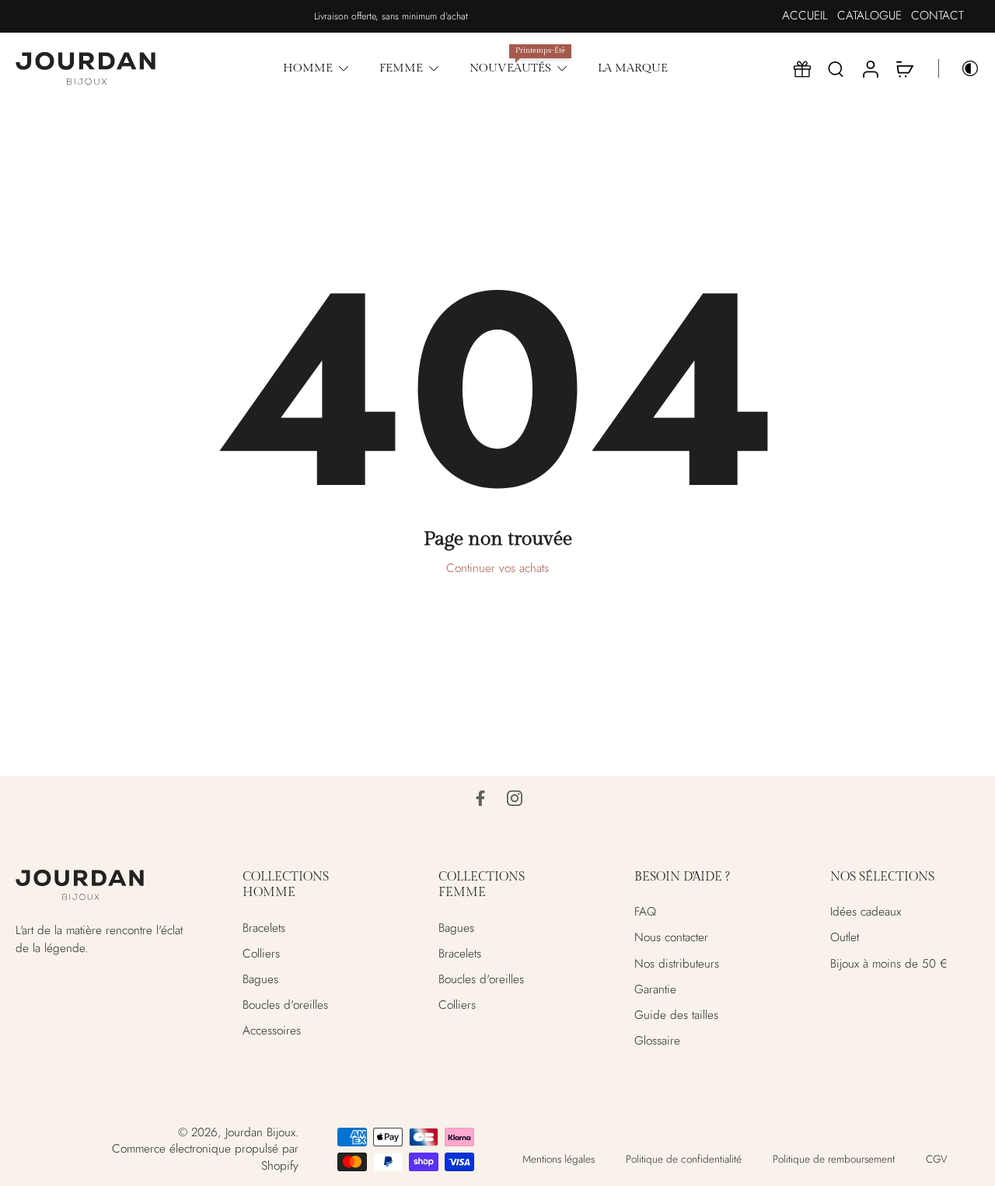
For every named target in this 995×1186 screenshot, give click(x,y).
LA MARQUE (633, 68)
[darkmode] (959, 68)
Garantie (655, 989)
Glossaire (657, 1041)
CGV (937, 1158)
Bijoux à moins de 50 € (889, 963)
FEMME (401, 68)
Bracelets (264, 927)
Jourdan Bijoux (260, 1132)
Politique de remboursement (834, 1158)
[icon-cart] (904, 68)
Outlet (844, 938)
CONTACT (937, 16)
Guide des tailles (676, 1015)
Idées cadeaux (865, 912)
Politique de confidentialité (684, 1158)
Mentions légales (558, 1158)
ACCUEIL (805, 16)
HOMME (308, 68)
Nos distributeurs (676, 963)
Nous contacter (671, 938)
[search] (836, 68)
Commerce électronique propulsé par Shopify (205, 1157)
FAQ (645, 912)
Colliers (261, 953)
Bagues (260, 979)
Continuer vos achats (497, 568)
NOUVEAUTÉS (510, 68)
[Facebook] (480, 798)
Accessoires (272, 1031)
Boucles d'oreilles (285, 1005)
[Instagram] (515, 798)
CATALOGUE (869, 16)
